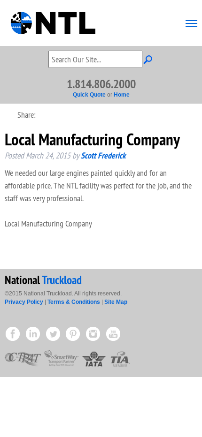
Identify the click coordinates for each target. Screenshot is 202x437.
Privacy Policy (24, 302)
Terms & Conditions (73, 302)
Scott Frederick (103, 155)
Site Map (115, 302)
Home (122, 94)
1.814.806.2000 (101, 83)
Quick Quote (89, 94)
